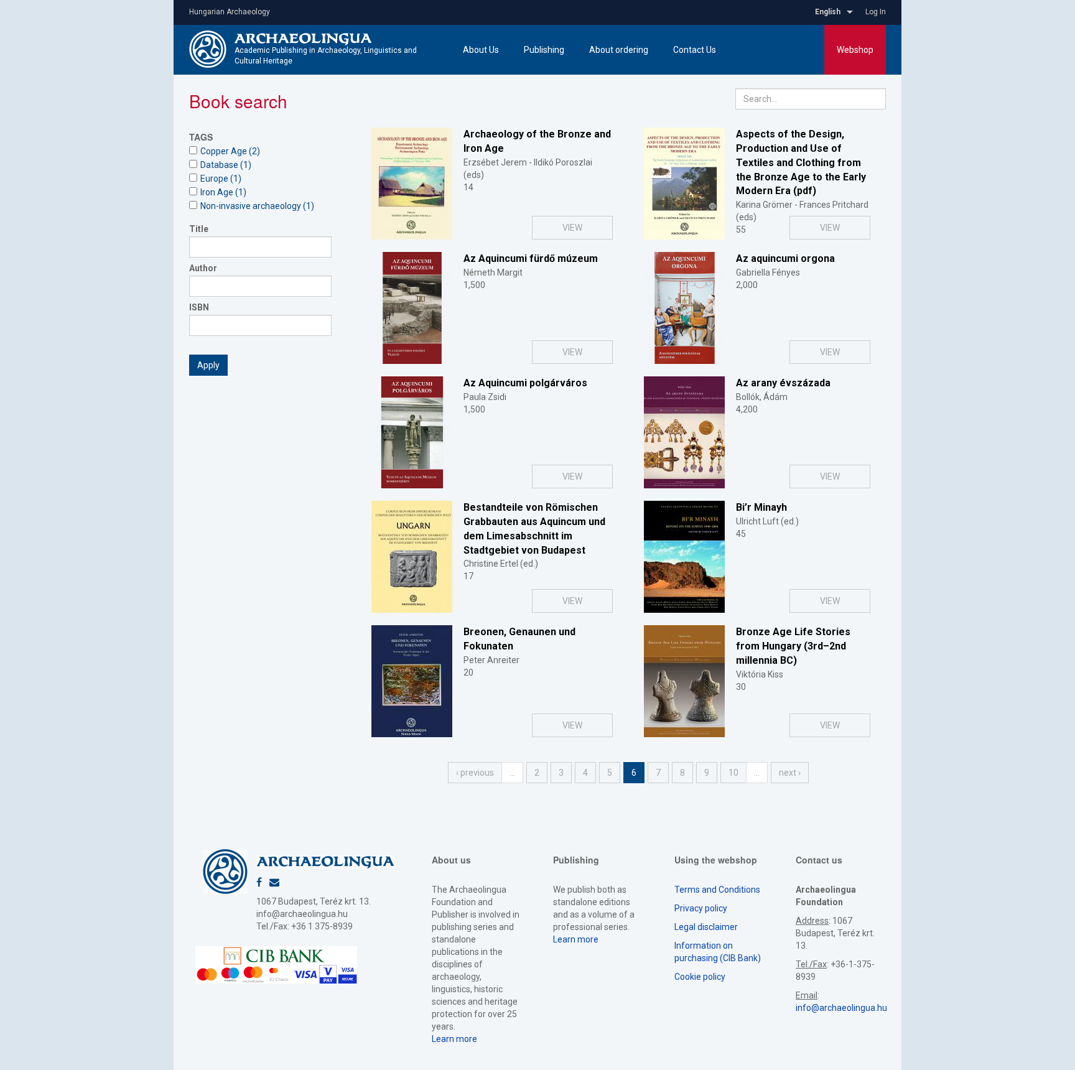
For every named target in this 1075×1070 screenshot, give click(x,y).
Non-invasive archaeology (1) (257, 206)
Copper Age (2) (230, 151)
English (827, 11)
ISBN (199, 307)
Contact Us (694, 50)
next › (790, 773)
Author (203, 268)
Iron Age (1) (223, 192)
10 (733, 773)
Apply (208, 365)
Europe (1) (220, 179)
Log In (875, 11)
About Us (481, 50)
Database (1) (225, 165)
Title (198, 229)
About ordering (618, 50)
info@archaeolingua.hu (302, 914)
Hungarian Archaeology (229, 11)
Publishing (544, 50)
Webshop (855, 50)
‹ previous (475, 773)
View (572, 228)
